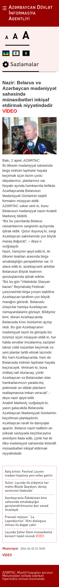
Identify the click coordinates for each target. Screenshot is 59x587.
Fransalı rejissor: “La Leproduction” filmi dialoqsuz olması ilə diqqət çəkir (25, 521)
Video (7, 555)
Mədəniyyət (10, 548)
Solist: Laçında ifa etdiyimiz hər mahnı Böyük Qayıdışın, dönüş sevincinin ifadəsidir (27, 486)
